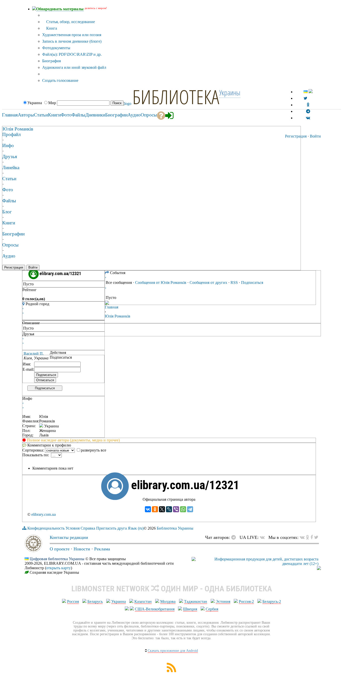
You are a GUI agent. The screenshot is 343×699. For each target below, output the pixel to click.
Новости (82, 548)
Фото (7, 189)
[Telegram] (190, 509)
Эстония (223, 601)
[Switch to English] (311, 92)
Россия (73, 601)
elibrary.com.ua (43, 514)
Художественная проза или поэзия (71, 35)
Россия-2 (246, 601)
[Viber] (176, 509)
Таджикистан (195, 601)
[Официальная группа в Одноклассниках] (308, 105)
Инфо (8, 145)
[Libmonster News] (316, 537)
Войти (315, 136)
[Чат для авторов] (234, 537)
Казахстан (143, 601)
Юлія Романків (18, 129)
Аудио (8, 256)
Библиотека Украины (175, 528)
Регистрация (296, 136)
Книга (51, 28)
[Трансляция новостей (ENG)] (305, 98)
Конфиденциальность (46, 528)
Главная (111, 307)
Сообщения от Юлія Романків (160, 282)
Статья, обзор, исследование (70, 22)
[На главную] (33, 550)
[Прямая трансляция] (263, 537)
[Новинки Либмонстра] (307, 537)
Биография (51, 61)
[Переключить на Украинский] (306, 92)
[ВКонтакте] (148, 509)
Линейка (10, 167)
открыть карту (58, 568)
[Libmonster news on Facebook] (311, 537)
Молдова (168, 601)
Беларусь (95, 601)
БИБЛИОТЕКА (175, 96)
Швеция (190, 609)
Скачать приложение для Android (173, 651)
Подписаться (45, 388)
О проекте (60, 548)
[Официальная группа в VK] (308, 118)
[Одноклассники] (155, 509)
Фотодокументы (56, 48)
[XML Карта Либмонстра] (171, 671)
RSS (234, 282)
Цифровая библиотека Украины (57, 559)
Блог (7, 211)
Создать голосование (60, 80)
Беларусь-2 (271, 601)
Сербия (212, 609)
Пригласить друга (111, 528)
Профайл (11, 134)
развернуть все (93, 450)
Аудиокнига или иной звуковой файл (74, 67)
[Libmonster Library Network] (319, 568)
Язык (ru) (136, 528)
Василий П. (34, 353)
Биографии (13, 233)
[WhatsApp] (183, 509)
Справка (88, 528)
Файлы (9, 200)
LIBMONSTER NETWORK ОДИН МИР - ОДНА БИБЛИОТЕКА (171, 588)
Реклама (102, 548)
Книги (8, 222)
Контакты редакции (69, 537)
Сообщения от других (208, 282)
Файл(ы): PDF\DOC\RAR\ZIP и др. (72, 54)
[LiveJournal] (169, 509)
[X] (162, 509)
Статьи (9, 178)
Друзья (9, 156)
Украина (118, 601)
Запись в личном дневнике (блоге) (71, 41)
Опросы (10, 244)
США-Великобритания (155, 609)
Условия (73, 528)
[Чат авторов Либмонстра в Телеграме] (308, 111)
